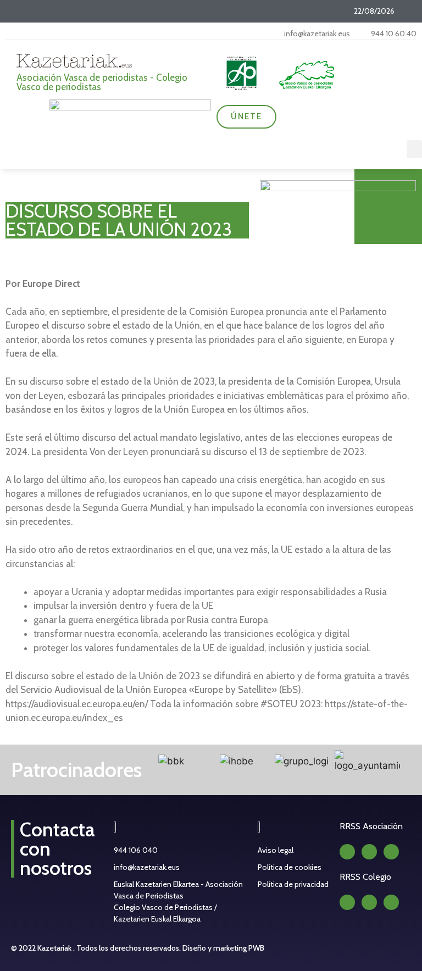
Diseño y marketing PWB (223, 948)
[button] (414, 149)
